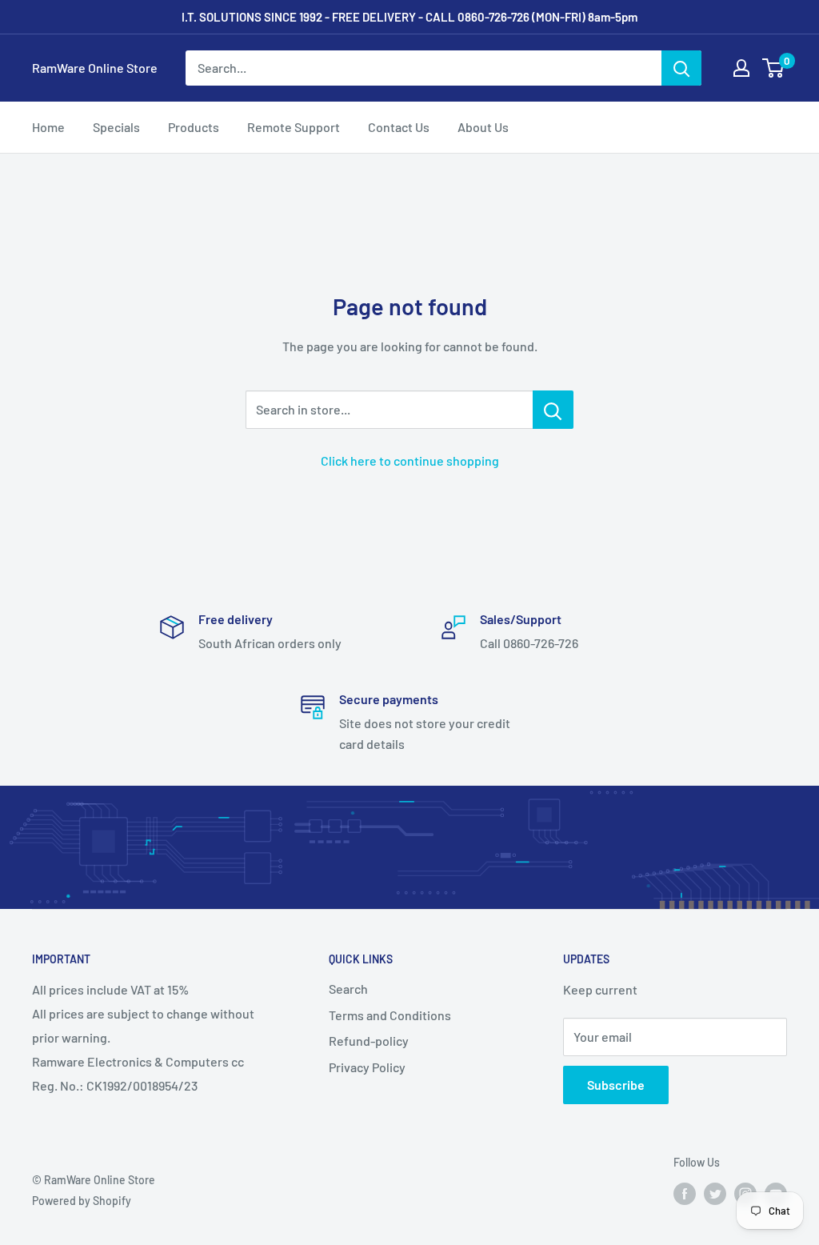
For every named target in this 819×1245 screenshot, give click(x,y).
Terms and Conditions (390, 1015)
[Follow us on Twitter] (715, 1194)
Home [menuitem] (48, 126)
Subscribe (616, 1084)
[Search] (681, 68)
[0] (774, 68)
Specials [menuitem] (116, 126)
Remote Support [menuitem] (293, 126)
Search (348, 988)
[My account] (741, 68)
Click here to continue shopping (410, 460)
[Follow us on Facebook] (684, 1194)
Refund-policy (369, 1040)
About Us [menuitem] (483, 126)
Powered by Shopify (81, 1200)
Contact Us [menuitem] (398, 126)
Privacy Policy (367, 1067)
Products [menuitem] (193, 126)
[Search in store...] (553, 409)
